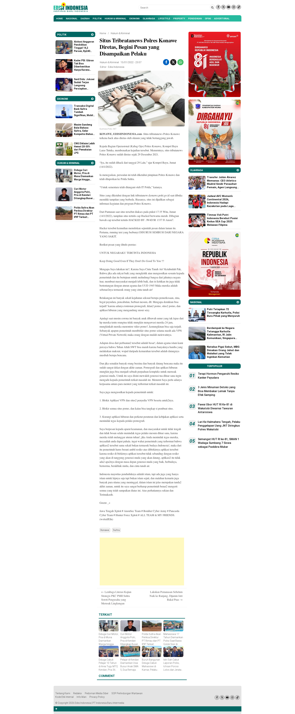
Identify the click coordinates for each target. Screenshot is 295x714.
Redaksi (77, 693)
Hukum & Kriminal (115, 18)
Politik (97, 18)
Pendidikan (195, 18)
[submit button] (212, 7)
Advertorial (222, 18)
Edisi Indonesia (116, 67)
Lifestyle (164, 18)
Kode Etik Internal (64, 697)
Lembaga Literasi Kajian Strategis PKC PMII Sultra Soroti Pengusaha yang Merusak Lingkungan (116, 597)
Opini (208, 18)
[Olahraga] (238, 170)
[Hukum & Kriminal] (92, 163)
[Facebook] (218, 7)
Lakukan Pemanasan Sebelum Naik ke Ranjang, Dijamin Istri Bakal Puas (166, 595)
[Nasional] (238, 302)
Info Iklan (81, 697)
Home (59, 18)
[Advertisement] (142, 561)
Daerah (85, 18)
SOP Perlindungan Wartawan (127, 693)
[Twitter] (223, 7)
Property (179, 18)
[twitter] (173, 62)
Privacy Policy (97, 697)
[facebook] (166, 62)
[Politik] (92, 34)
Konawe (105, 530)
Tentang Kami (62, 693)
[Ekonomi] (92, 98)
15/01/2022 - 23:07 (131, 62)
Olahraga (149, 18)
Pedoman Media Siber (96, 693)
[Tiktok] (238, 7)
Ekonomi (134, 18)
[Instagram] (233, 7)
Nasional (72, 18)
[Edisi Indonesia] (71, 11)
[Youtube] (228, 7)
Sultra (116, 530)
